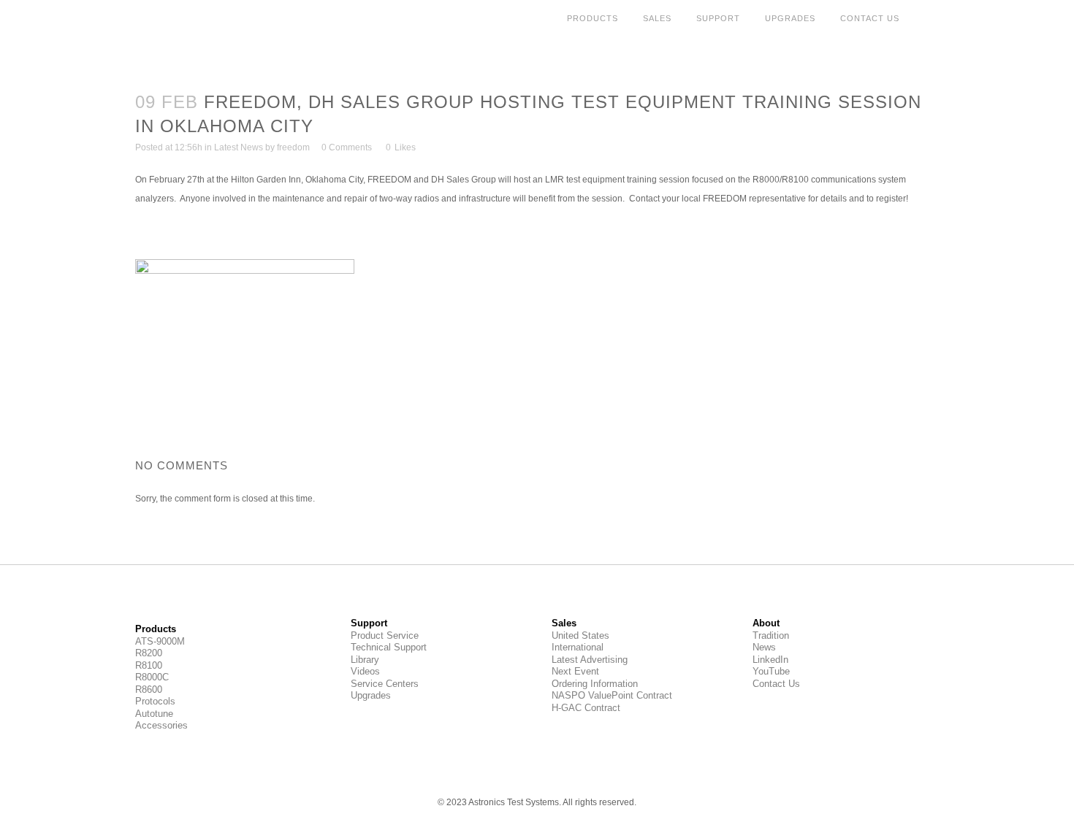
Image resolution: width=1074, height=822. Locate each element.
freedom (293, 147)
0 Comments (346, 147)
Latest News (238, 147)
